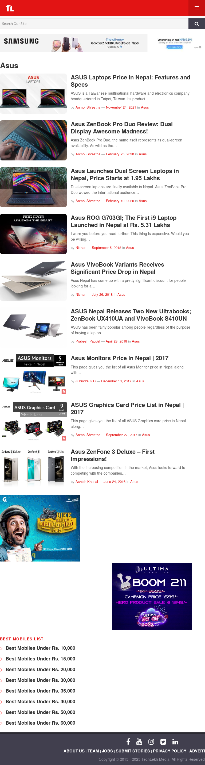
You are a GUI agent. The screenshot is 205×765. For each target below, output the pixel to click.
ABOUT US (74, 751)
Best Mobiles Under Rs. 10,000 (39, 647)
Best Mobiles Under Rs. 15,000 (39, 658)
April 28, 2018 (116, 341)
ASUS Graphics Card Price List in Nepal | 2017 (127, 408)
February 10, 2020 (120, 200)
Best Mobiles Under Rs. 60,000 (39, 722)
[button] (102, 8)
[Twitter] (163, 741)
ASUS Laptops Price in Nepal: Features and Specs (130, 80)
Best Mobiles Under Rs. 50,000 (39, 712)
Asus (145, 107)
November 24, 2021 (121, 107)
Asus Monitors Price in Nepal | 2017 (119, 357)
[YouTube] (139, 741)
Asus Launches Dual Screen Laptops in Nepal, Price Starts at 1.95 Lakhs (125, 174)
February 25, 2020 (120, 153)
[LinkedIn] (175, 741)
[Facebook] (128, 741)
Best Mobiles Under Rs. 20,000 (39, 669)
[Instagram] (151, 741)
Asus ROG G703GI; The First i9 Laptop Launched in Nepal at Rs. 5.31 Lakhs (123, 221)
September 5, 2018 (106, 247)
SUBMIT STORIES (133, 751)
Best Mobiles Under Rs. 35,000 (39, 690)
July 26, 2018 (102, 294)
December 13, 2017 (116, 380)
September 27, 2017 (121, 434)
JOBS (107, 751)
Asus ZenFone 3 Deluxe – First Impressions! (113, 455)
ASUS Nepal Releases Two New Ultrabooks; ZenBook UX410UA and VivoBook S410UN (131, 314)
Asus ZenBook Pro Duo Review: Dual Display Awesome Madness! (122, 127)
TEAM (93, 751)
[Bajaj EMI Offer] (40, 560)
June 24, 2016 (114, 481)
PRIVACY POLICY (169, 751)
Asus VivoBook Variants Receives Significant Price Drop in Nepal (117, 267)
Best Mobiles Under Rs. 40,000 (39, 701)
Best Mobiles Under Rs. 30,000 (39, 679)
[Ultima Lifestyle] (152, 628)
